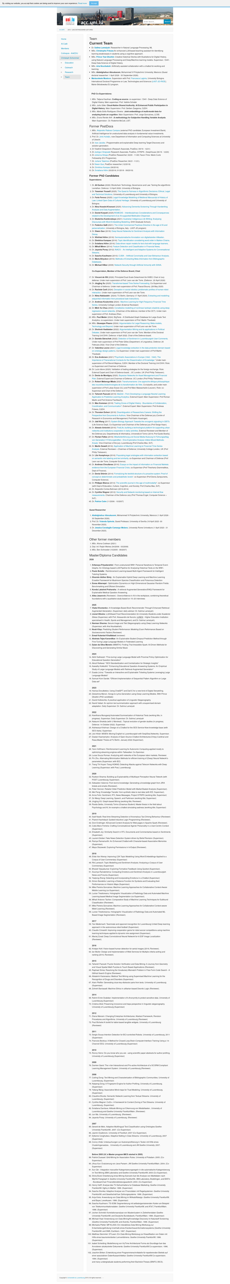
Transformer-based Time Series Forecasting (130, 283)
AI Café (61, 30)
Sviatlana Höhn (101, 170)
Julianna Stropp (101, 155)
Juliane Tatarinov (102, 161)
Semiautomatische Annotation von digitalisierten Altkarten (139, 237)
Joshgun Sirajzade (102, 152)
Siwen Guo (99, 164)
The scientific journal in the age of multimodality (136, 482)
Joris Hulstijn (104, 136)
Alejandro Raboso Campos (108, 130)
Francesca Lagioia (139, 78)
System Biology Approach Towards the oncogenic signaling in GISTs (140, 421)
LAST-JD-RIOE (158, 81)
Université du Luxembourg (76, 1278)
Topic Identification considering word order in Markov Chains (143, 240)
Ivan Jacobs (100, 142)
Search (167, 21)
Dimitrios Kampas (102, 167)
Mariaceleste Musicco (101, 78)
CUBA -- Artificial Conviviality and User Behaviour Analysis (144, 255)
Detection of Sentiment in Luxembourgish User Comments (143, 338)
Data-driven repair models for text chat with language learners (142, 243)
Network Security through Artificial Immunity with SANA (138, 265)
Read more (82, 3)
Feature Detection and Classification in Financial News (136, 246)
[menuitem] (70, 39)
